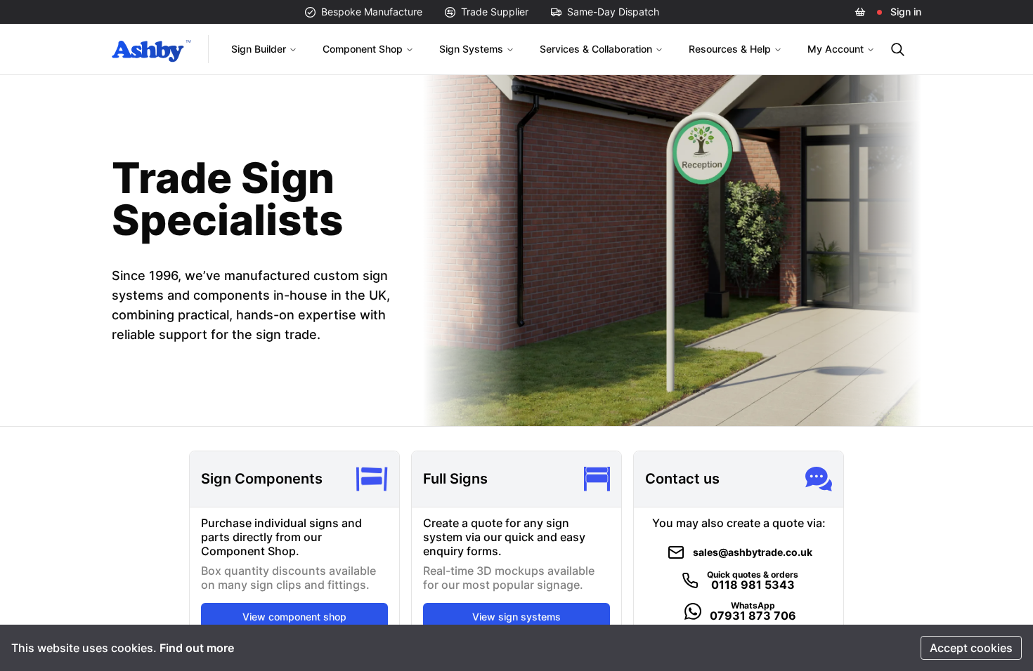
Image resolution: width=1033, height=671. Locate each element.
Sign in (905, 12)
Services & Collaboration (596, 49)
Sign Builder (258, 49)
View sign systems (516, 617)
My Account (835, 49)
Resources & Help (730, 49)
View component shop (294, 617)
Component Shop (363, 49)
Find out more (197, 648)
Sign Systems (471, 49)
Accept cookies (971, 648)
